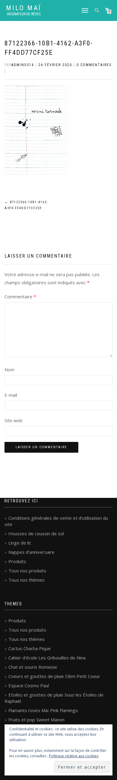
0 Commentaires (94, 65)
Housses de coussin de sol (36, 533)
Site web (13, 420)
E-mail (10, 395)
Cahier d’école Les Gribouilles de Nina (47, 658)
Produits (17, 561)
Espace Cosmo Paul (28, 685)
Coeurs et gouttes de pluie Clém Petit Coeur (54, 676)
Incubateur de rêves (23, 14)
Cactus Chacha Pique (29, 648)
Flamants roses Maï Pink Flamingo (43, 710)
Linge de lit (19, 543)
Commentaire (20, 296)
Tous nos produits (27, 571)
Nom (9, 369)
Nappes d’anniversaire (31, 552)
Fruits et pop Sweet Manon (36, 720)
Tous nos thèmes (26, 580)
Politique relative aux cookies (73, 755)
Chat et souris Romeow (32, 667)
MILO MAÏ (23, 8)
